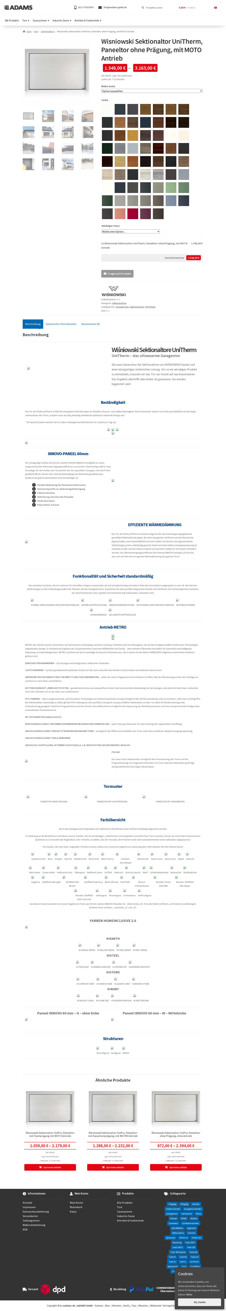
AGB (25, 1229)
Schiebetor (173, 1223)
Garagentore (122, 306)
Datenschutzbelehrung (36, 1211)
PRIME (184, 1218)
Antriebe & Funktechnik (87, 20)
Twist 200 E (190, 1242)
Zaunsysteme (40, 20)
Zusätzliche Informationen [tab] (61, 324)
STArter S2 (183, 1237)
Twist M (172, 1257)
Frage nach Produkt (119, 273)
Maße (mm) (108, 86)
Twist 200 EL (177, 1247)
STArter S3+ (196, 1237)
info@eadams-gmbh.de (115, 7)
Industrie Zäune (60, 20)
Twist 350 (191, 1247)
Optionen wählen (52, 1167)
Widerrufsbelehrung (34, 1225)
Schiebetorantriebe (190, 1223)
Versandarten (30, 1216)
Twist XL (172, 1261)
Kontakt (27, 1202)
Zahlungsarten (31, 1220)
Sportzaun (170, 1237)
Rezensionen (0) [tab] (90, 324)
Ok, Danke (199, 1302)
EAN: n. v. (105, 310)
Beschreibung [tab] (33, 324)
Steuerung (177, 1242)
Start (28, 31)
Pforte (198, 1213)
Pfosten (173, 1218)
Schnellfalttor (177, 1228)
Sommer (191, 1233)
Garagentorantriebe (193, 1209)
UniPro (183, 1261)
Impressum (29, 1207)
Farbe (105, 100)
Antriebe (195, 1204)
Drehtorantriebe (173, 1209)
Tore (24, 20)
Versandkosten (124, 75)
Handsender (186, 1213)
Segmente (191, 1228)
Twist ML (183, 1257)
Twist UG (195, 1257)
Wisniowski (173, 1266)
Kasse (73, 1211)
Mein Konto (76, 1202)
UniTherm (150, 306)
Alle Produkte (12, 20)
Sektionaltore (47, 31)
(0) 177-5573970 (85, 7)
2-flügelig (184, 1204)
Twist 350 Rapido (178, 1252)
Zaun (183, 1266)
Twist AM (193, 1252)
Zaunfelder (195, 1266)
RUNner (193, 1218)
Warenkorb (76, 1207)
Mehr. (189, 1294)
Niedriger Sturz (111, 225)
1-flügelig (172, 1204)
